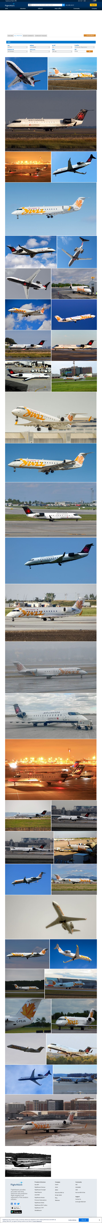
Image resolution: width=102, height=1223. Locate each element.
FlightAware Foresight (40, 1189)
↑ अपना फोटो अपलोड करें (90, 35)
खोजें (75, 49)
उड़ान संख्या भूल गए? (70, 5)
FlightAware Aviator (40, 1197)
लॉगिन (15, 1)
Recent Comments (28, 35)
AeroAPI (37, 1184)
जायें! (89, 51)
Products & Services (40, 1182)
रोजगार (56, 1187)
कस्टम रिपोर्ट (37, 1195)
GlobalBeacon (38, 1210)
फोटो (76, 1184)
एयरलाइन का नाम (10, 49)
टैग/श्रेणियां (77, 45)
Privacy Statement (37, 1221)
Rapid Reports (38, 1192)
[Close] (99, 1220)
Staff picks (32, 49)
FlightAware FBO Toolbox (41, 1205)
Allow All (83, 1220)
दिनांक (53, 49)
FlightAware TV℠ (39, 1207)
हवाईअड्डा (32, 45)
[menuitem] (6, 8)
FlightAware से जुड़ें (9, 1)
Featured (10, 35)
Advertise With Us (59, 1192)
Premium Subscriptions (40, 1200)
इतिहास (56, 1190)
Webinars (57, 1200)
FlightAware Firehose (40, 1187)
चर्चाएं (76, 1190)
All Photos (18, 35)
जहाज (8, 45)
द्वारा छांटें (53, 45)
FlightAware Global (39, 1202)
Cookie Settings (72, 1220)
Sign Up (93, 5)
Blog (56, 1197)
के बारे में (56, 1184)
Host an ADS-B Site (80, 1192)
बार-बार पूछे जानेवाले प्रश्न (80, 1201)
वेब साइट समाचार (58, 1195)
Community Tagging (41, 35)
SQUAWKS (78, 1187)
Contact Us (78, 1199)
